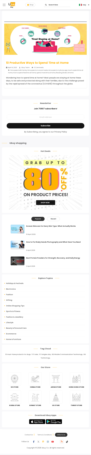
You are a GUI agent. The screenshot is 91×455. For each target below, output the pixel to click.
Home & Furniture (13, 339)
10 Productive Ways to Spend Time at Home (37, 63)
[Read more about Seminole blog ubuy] (11, 4)
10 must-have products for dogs (18, 354)
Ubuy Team (25, 67)
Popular (38, 219)
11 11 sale (35, 354)
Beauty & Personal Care (16, 328)
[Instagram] (48, 441)
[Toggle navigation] (4, 5)
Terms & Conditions (44, 435)
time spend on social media (37, 70)
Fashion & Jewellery (14, 317)
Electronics (11, 289)
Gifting (9, 300)
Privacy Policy (60, 132)
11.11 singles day (45, 354)
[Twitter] (38, 441)
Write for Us (61, 435)
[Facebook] (33, 441)
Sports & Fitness (13, 311)
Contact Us (29, 435)
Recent (53, 219)
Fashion (9, 294)
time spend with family (18, 70)
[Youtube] (52, 441)
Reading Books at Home (64, 73)
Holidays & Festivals (14, 283)
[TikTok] (67, 441)
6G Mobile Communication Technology (67, 354)
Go (45, 5)
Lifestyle (9, 322)
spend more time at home (45, 73)
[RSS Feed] (62, 441)
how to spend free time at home (24, 73)
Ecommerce (11, 334)
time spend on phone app (58, 70)
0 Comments (39, 67)
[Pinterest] (43, 441)
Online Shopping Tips (15, 306)
